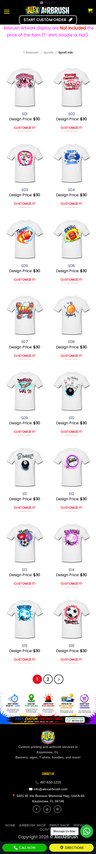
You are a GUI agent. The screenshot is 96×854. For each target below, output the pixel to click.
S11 (24, 494)
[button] (6, 11)
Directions (74, 847)
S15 (24, 645)
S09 (24, 418)
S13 (24, 570)
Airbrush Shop (32, 825)
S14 (71, 570)
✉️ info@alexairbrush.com (48, 789)
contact (49, 829)
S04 (71, 190)
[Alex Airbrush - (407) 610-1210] (47, 10)
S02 (71, 114)
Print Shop (60, 825)
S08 (71, 341)
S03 (24, 190)
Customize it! (24, 128)
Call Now (27, 847)
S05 (24, 266)
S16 (71, 645)
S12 (71, 494)
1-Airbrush (30, 52)
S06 (71, 266)
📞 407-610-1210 (48, 782)
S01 (24, 114)
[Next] (58, 679)
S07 (24, 341)
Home (10, 825)
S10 (71, 418)
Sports (48, 52)
